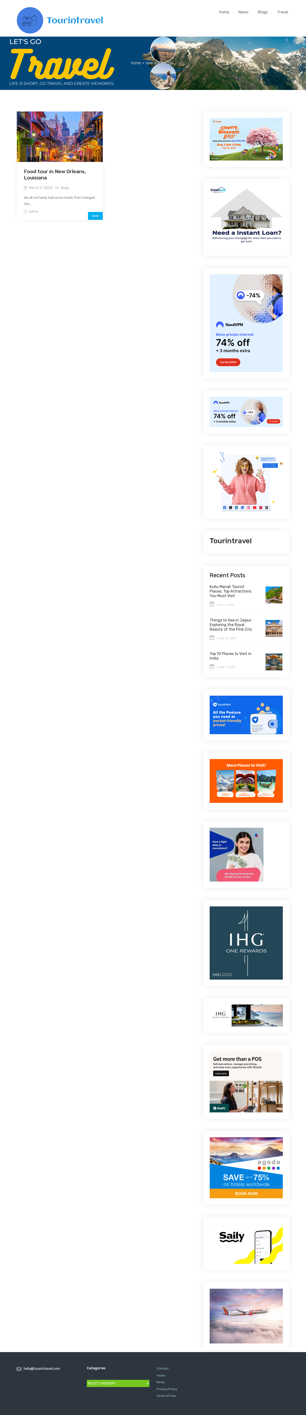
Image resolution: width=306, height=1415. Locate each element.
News (243, 12)
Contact (163, 1368)
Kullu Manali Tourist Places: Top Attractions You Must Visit (230, 591)
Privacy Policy (167, 1389)
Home (224, 12)
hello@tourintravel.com (42, 1369)
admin (33, 212)
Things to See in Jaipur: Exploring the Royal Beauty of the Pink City (231, 625)
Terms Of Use (166, 1396)
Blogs (263, 12)
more (95, 216)
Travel (282, 12)
